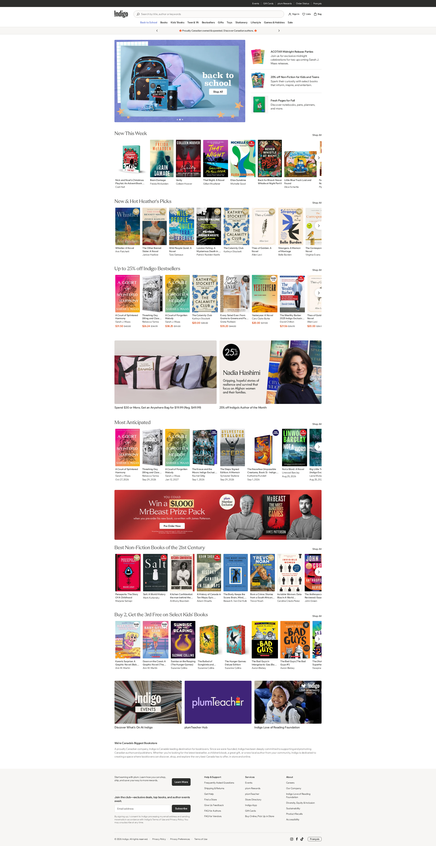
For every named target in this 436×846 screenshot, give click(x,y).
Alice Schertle (291, 186)
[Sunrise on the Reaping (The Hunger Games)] (183, 639)
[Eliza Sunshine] (242, 158)
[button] (149, 24)
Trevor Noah (256, 601)
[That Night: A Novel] (215, 158)
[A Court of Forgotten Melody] (177, 293)
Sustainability (293, 808)
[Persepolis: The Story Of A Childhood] (128, 572)
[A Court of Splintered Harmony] (127, 293)
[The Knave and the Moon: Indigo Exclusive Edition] (205, 447)
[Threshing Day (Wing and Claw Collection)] (152, 293)
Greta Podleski (228, 321)
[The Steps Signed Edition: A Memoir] (232, 447)
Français (317, 3)
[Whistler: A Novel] (127, 226)
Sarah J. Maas (122, 321)
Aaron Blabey (259, 668)
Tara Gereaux (176, 254)
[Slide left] (119, 81)
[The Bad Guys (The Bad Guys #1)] (295, 639)
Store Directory (253, 799)
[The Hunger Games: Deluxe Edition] (237, 639)
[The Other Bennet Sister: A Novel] (154, 226)
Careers (290, 782)
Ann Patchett (122, 251)
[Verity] (188, 158)
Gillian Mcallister (211, 183)
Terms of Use (200, 839)
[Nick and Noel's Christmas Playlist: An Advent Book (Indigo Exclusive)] (131, 158)
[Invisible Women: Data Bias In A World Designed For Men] (289, 572)
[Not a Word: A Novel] (294, 447)
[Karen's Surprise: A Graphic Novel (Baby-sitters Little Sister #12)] (127, 639)
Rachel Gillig (198, 475)
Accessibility (292, 819)
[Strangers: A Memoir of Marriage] (290, 226)
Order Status (302, 3)
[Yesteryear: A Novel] (264, 293)
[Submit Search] (138, 14)
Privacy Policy (159, 839)
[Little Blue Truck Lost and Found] (300, 158)
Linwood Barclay (291, 472)
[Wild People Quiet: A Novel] (181, 226)
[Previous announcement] (157, 30)
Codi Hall (120, 186)
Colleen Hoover (184, 183)
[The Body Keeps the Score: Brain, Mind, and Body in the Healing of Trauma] (235, 572)
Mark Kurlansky (151, 597)
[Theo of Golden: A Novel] (264, 226)
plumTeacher (252, 793)
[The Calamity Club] (237, 226)
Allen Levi (257, 254)
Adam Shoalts (204, 601)
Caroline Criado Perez (288, 601)
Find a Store (210, 799)
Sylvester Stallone (229, 475)
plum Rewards (285, 3)
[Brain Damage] (162, 158)
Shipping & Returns (214, 788)
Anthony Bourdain (179, 601)
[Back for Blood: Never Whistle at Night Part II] (270, 158)
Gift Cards (268, 3)
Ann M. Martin (122, 668)
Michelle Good (238, 183)
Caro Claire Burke (261, 318)
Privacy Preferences (180, 839)
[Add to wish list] (144, 173)
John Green (311, 601)
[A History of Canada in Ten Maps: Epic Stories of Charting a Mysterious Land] (209, 572)
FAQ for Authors (212, 810)
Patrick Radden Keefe (208, 254)
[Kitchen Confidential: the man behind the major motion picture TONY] (182, 572)
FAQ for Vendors (213, 816)
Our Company (293, 788)
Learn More (181, 782)
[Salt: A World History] (155, 572)
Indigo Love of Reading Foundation (298, 795)
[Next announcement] (279, 30)
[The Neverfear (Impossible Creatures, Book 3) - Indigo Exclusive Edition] (263, 447)
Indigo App (251, 805)
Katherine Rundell (256, 475)
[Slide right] (239, 81)
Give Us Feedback (214, 805)
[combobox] (211, 14)
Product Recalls (294, 813)
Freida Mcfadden (159, 183)
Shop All (317, 135)
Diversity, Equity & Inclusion (300, 802)
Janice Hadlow (150, 254)
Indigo (125, 839)
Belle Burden (285, 254)
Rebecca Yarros (150, 321)
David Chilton (287, 321)
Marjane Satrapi (123, 601)
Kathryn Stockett (233, 251)
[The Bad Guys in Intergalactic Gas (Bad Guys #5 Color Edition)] (265, 639)
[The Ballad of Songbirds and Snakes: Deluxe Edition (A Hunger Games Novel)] (210, 639)
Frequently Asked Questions (219, 782)
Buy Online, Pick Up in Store (259, 816)
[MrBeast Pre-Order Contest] (218, 515)
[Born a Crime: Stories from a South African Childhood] (262, 572)
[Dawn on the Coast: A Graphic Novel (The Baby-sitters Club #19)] (155, 639)
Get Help (209, 793)
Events (255, 3)
